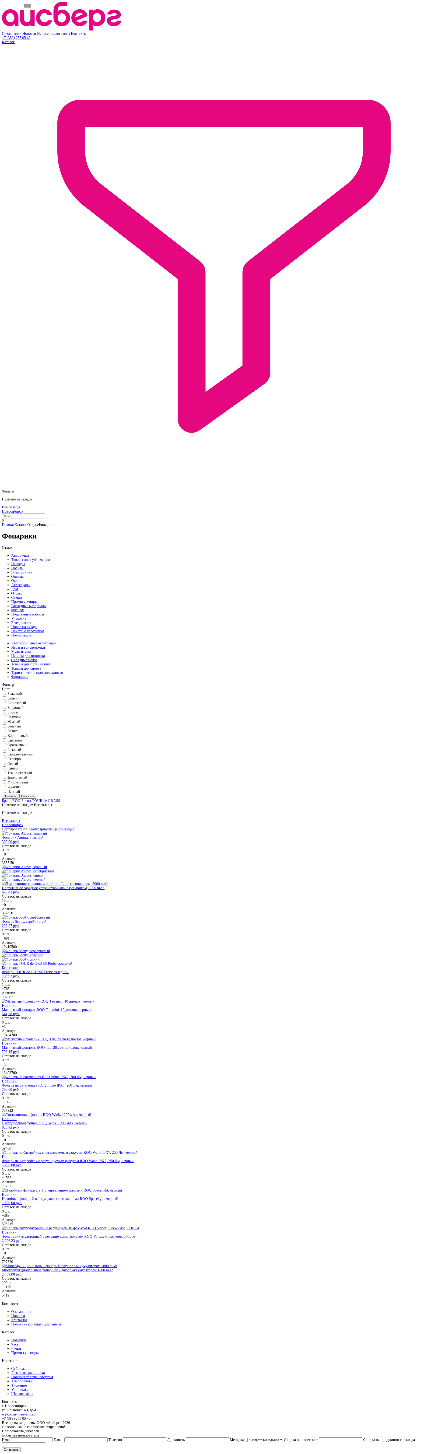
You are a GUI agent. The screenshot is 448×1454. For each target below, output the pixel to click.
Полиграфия (21, 635)
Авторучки (20, 555)
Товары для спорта (26, 668)
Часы (15, 1344)
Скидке (68, 829)
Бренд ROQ (11, 801)
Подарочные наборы (27, 614)
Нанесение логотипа (53, 33)
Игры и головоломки (28, 647)
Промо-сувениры (25, 1353)
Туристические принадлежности (37, 673)
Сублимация (21, 1368)
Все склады (11, 507)
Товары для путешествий (31, 664)
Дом (14, 589)
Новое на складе (24, 627)
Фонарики (19, 677)
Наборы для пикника (28, 656)
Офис (15, 581)
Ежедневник (21, 623)
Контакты (79, 33)
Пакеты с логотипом (27, 631)
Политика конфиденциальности (36, 1324)
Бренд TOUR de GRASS (40, 801)
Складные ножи (24, 660)
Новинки (18, 1340)
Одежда (17, 576)
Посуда (17, 568)
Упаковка (18, 618)
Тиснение (19, 1385)
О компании (11, 33)
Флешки (17, 610)
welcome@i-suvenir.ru (18, 1414)
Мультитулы (21, 652)
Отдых (32, 525)
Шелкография (22, 1394)
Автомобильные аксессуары (33, 643)
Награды (18, 564)
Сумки (16, 597)
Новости (29, 33)
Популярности (40, 829)
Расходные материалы (28, 606)
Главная (8, 525)
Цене (57, 829)
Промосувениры (24, 602)
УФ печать (19, 1389)
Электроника (21, 572)
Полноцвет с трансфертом (32, 1377)
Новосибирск (12, 511)
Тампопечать (21, 1381)
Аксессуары (20, 585)
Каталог (8, 42)
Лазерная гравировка (28, 1373)
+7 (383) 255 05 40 (16, 38)
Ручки (16, 1348)
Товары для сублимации (30, 560)
